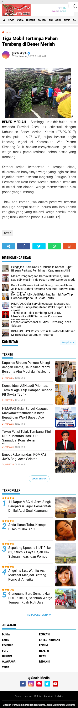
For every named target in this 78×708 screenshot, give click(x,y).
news (11, 20)
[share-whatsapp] (54, 246)
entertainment (49, 639)
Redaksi (48, 696)
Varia (18, 696)
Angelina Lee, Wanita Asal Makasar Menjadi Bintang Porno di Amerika (27, 575)
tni (51, 20)
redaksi (44, 661)
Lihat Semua (39, 478)
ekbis (67, 20)
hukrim (30, 20)
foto (5, 650)
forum (43, 645)
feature (7, 645)
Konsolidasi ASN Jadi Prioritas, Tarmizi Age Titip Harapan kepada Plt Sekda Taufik (27, 390)
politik (42, 20)
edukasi (44, 634)
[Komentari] (69, 246)
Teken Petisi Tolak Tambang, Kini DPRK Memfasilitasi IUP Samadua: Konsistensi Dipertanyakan (26, 438)
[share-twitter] (39, 246)
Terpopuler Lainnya (39, 615)
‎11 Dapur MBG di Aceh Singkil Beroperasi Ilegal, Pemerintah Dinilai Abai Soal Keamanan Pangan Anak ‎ (30, 508)
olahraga (8, 661)
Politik (37, 696)
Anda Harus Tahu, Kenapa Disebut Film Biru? (27, 527)
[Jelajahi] (73, 6)
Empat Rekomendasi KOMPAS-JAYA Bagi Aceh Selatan (24, 457)
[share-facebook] (23, 246)
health (44, 650)
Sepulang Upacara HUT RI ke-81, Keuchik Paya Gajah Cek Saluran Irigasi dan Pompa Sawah (29, 554)
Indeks (59, 696)
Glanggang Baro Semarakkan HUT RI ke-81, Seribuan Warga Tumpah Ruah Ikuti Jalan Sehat (30, 600)
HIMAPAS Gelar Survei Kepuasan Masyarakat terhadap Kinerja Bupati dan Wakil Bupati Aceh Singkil (26, 415)
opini (58, 20)
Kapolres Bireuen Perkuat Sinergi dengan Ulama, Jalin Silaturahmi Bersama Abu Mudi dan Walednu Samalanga (26, 369)
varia (20, 20)
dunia (6, 634)
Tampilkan (67, 342)
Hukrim (28, 696)
